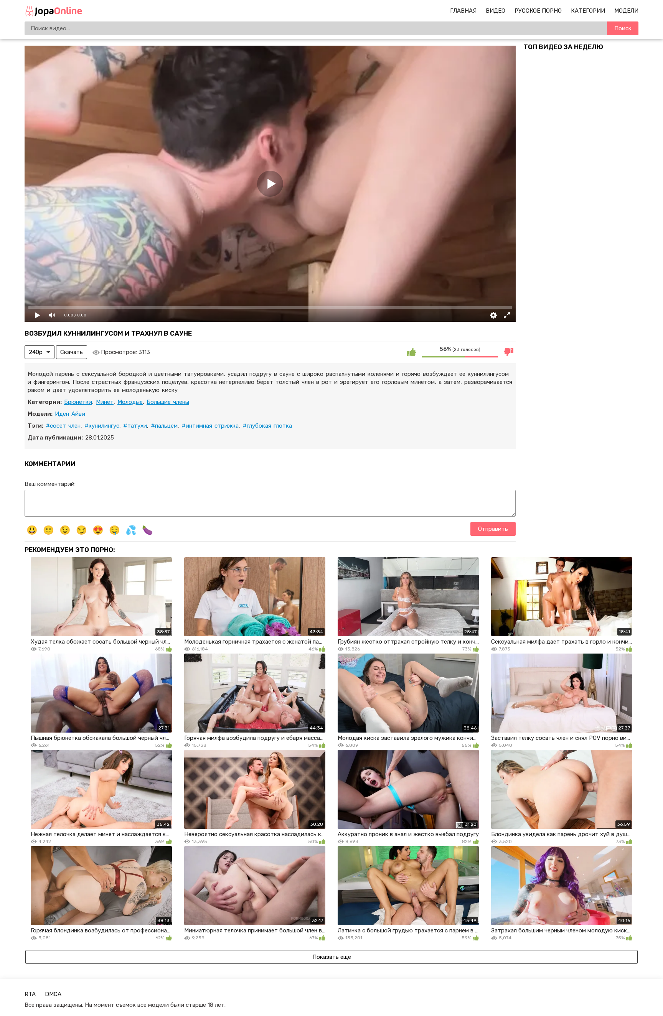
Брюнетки (78, 401)
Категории (588, 10)
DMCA (53, 994)
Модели (626, 10)
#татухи (135, 425)
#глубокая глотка (267, 425)
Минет (105, 401)
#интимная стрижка (210, 425)
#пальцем (164, 425)
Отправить (493, 528)
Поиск (623, 28)
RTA (30, 994)
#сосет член (63, 425)
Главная (463, 10)
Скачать (71, 352)
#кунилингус (101, 425)
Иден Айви (70, 413)
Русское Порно (538, 10)
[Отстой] (509, 352)
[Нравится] (411, 352)
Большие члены (168, 401)
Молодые (130, 401)
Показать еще (331, 956)
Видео (495, 10)
